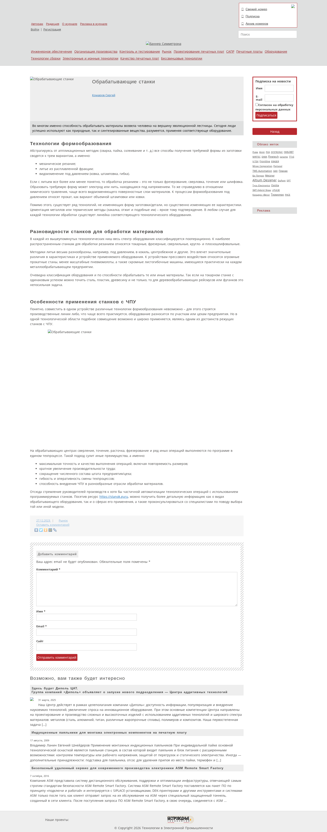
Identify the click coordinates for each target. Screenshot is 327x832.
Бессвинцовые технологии (181, 58)
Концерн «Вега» (261, 194)
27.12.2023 (43, 520)
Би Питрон (258, 175)
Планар (283, 170)
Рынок (167, 51)
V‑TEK (255, 161)
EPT (289, 180)
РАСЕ (287, 194)
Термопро (277, 194)
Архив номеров (257, 23)
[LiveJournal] (55, 530)
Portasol (277, 166)
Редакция (52, 24)
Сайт (39, 641)
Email (41, 626)
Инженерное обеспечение (51, 51)
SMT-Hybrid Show (261, 190)
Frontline (265, 161)
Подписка (253, 16)
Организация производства (95, 51)
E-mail (259, 98)
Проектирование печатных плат (199, 51)
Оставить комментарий (52, 525)
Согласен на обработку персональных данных (274, 107)
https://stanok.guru (113, 496)
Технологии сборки (46, 58)
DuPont (282, 180)
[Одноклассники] (45, 530)
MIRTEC (256, 156)
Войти (35, 29)
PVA (268, 152)
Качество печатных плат (139, 58)
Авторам (37, 24)
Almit (262, 152)
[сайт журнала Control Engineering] (210, 819)
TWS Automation (262, 170)
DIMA (264, 156)
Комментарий (48, 569)
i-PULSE (276, 190)
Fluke (255, 152)
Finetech (273, 156)
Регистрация (52, 29)
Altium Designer (264, 180)
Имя (259, 88)
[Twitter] (41, 530)
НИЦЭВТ (289, 152)
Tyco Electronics (261, 185)
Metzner (270, 175)
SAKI (275, 170)
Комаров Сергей (103, 95)
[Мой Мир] (50, 530)
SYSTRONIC (277, 152)
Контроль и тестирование (139, 51)
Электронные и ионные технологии (90, 58)
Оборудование (276, 51)
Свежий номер (256, 9)
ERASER (275, 161)
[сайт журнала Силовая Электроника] (84, 819)
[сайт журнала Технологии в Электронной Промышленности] (113, 819)
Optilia (275, 185)
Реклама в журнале (93, 24)
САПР (230, 51)
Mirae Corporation (262, 166)
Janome (284, 156)
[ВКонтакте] (36, 530)
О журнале (69, 24)
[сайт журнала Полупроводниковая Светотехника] (145, 819)
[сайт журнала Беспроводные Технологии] (180, 819)
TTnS (291, 156)
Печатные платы (249, 51)
